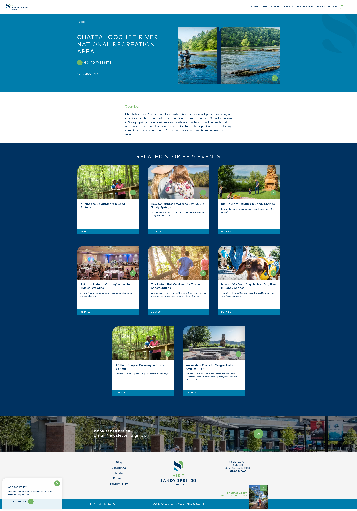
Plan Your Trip (327, 7)
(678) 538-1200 (91, 74)
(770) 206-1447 (238, 471)
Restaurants (305, 7)
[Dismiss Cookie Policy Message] (57, 483)
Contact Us (119, 468)
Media (119, 473)
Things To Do (258, 7)
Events (275, 7)
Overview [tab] (132, 106)
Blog (119, 462)
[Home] (17, 7)
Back (81, 22)
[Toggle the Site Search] (341, 7)
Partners (119, 478)
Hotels (288, 7)
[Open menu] (349, 7)
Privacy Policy (119, 483)
